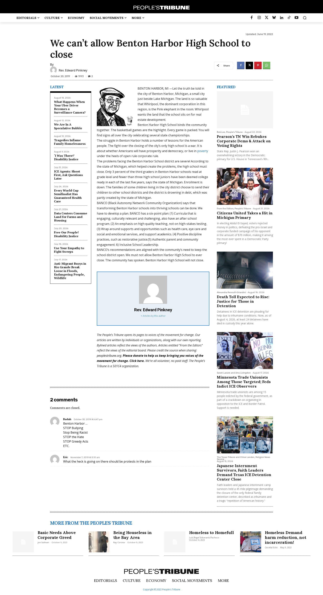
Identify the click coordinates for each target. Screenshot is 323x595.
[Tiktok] (289, 18)
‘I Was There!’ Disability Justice (66, 157)
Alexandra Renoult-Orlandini (231, 292)
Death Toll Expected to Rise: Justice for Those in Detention (243, 301)
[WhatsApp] (266, 65)
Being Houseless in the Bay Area (132, 535)
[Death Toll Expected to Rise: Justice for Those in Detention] (245, 270)
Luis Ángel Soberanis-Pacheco (204, 537)
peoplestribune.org (109, 356)
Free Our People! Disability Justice (66, 234)
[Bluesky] (274, 18)
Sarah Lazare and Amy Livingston (234, 373)
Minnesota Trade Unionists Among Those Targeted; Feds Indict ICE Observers (244, 381)
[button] (304, 17)
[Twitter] (266, 18)
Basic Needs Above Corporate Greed (57, 535)
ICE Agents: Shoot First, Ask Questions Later (68, 175)
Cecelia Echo (271, 547)
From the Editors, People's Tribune (234, 208)
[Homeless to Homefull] (174, 542)
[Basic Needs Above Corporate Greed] (23, 542)
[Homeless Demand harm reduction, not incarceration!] (250, 542)
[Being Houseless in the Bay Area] (99, 542)
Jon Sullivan (43, 542)
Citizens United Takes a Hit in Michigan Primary (245, 215)
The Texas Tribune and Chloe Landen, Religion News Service (243, 458)
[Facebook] (251, 18)
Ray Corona (119, 542)
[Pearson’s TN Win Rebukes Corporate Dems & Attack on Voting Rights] (245, 109)
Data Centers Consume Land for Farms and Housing (70, 216)
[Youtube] (296, 18)
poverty (202, 151)
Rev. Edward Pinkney (73, 70)
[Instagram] (259, 18)
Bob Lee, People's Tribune (230, 132)
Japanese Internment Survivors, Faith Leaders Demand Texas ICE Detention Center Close (244, 472)
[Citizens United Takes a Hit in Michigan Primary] (245, 186)
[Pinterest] (258, 65)
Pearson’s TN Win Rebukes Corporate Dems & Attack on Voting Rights (244, 141)
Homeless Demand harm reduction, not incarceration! (285, 537)
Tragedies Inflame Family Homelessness (70, 142)
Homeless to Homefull (211, 532)
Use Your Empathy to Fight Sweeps (69, 250)
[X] (249, 65)
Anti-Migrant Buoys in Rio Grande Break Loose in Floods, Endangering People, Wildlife (70, 270)
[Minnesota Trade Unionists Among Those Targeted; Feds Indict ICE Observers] (245, 350)
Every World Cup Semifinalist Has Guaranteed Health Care (68, 195)
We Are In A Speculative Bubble (68, 126)
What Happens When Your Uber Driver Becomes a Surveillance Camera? (70, 107)
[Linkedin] (281, 18)
